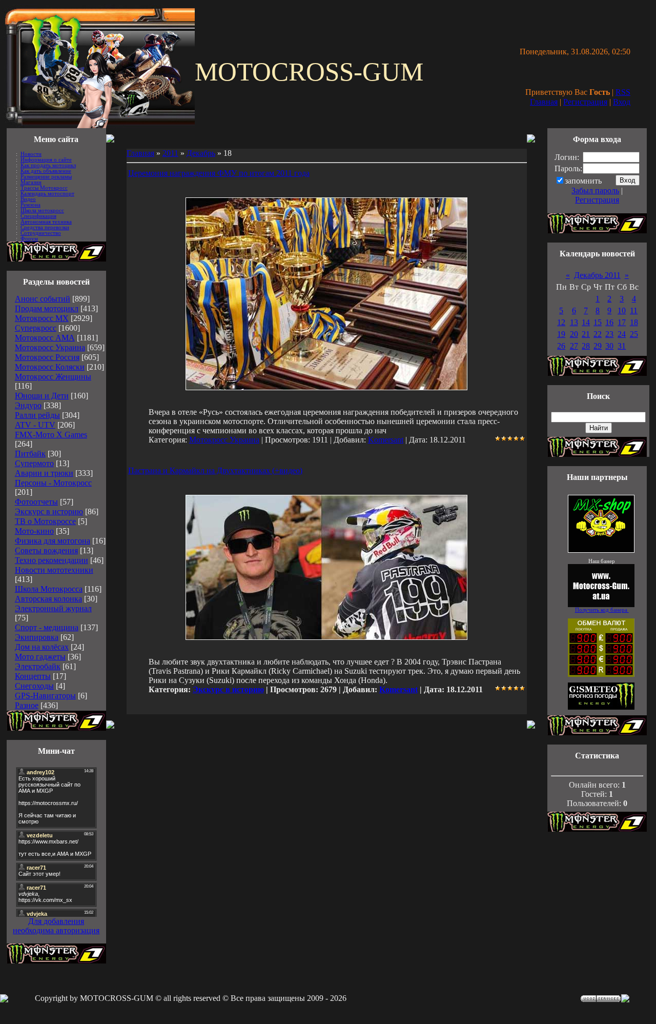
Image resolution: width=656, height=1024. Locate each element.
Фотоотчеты (36, 501)
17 (622, 322)
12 (561, 322)
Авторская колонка (48, 598)
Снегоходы (34, 685)
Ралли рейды (37, 415)
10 (622, 310)
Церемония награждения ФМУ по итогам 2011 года (219, 173)
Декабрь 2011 (597, 275)
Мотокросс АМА (45, 337)
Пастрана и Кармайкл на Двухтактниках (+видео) (215, 470)
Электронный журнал (53, 608)
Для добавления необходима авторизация (56, 926)
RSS (623, 92)
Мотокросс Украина (50, 347)
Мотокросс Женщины (53, 376)
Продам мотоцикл (46, 308)
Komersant (385, 439)
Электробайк (37, 666)
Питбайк (30, 453)
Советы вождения (46, 550)
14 (586, 322)
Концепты (33, 676)
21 (586, 334)
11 (634, 310)
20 (574, 334)
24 (622, 334)
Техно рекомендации (51, 560)
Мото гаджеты (40, 656)
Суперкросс (35, 328)
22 (597, 334)
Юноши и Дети (42, 395)
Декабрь (201, 153)
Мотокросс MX (42, 318)
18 (634, 322)
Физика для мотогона (52, 540)
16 (609, 322)
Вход (621, 101)
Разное (26, 705)
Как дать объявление (45, 171)
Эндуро (28, 405)
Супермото (34, 463)
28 (586, 346)
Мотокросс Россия (47, 357)
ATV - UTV (35, 424)
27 (574, 346)
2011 (170, 153)
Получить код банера (602, 610)
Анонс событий (42, 298)
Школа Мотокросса (49, 589)
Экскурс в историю (49, 511)
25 (634, 334)
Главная (544, 101)
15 (597, 322)
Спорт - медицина (46, 627)
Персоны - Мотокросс (53, 482)
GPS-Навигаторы (45, 695)
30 (609, 346)
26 (561, 346)
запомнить (583, 180)
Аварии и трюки (44, 473)
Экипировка (36, 637)
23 (609, 334)
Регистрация (585, 101)
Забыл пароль (595, 190)
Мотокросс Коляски (50, 367)
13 (574, 322)
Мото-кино (34, 531)
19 (561, 334)
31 (622, 346)
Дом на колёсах (42, 646)
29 (597, 346)
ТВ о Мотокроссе (45, 521)
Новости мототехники (54, 570)
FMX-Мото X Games (51, 434)
